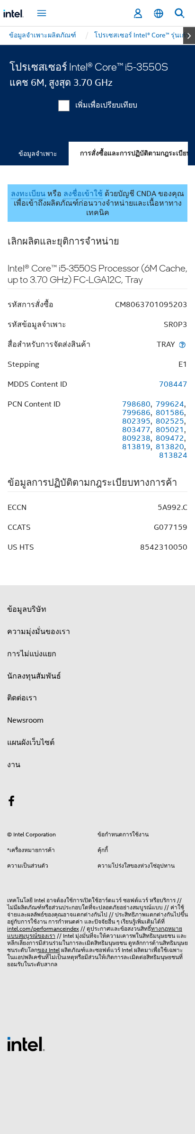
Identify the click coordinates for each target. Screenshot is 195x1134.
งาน (13, 765)
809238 (136, 438)
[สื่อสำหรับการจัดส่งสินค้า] (182, 344)
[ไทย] (158, 13)
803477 (136, 430)
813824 (173, 455)
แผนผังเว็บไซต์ (30, 742)
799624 (170, 404)
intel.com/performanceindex (43, 928)
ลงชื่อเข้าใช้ (83, 194)
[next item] (189, 35)
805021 (170, 430)
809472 (170, 438)
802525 (170, 421)
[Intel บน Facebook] (11, 802)
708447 (173, 384)
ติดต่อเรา (22, 698)
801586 (170, 412)
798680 (136, 404)
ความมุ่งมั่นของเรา (38, 631)
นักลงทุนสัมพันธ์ (34, 676)
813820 (170, 447)
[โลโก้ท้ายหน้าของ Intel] (26, 1043)
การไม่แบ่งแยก (31, 654)
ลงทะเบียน (28, 194)
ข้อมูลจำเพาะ (37, 153)
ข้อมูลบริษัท (26, 609)
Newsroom (25, 720)
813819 (136, 447)
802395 (136, 421)
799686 (136, 412)
